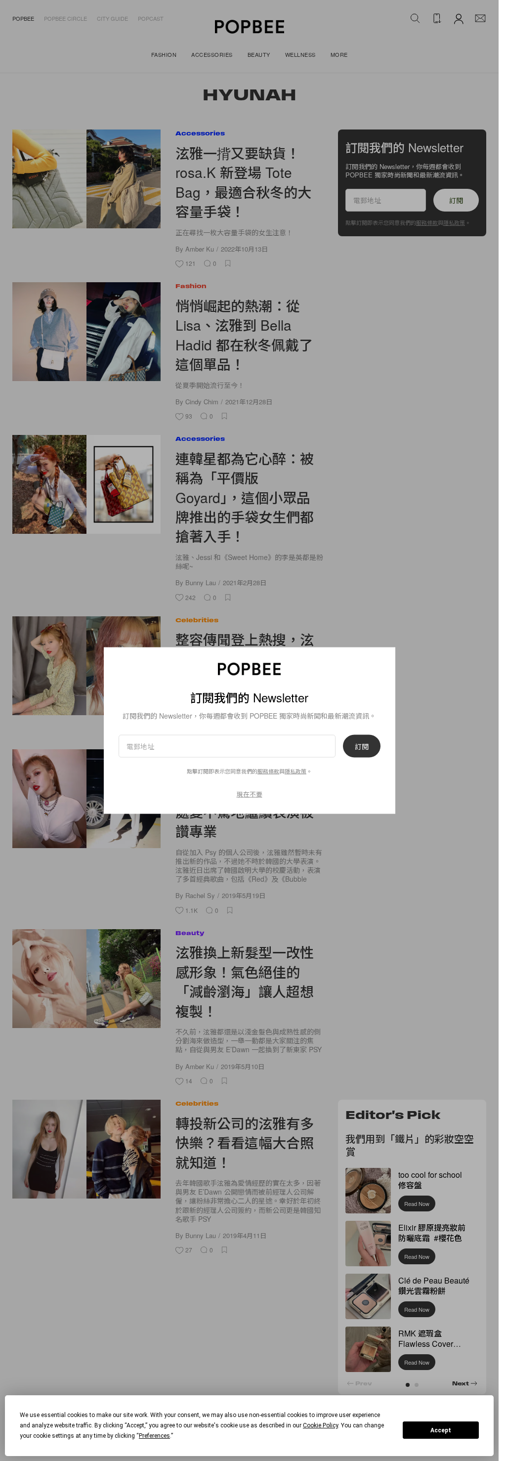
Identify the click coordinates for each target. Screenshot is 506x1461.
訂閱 (362, 746)
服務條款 (268, 771)
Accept (440, 1430)
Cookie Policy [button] (320, 1425)
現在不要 (249, 794)
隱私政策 (295, 771)
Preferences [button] (154, 1435)
